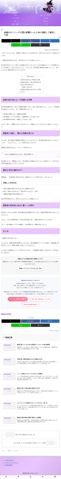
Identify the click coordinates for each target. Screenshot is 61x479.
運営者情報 (9, 465)
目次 (28, 76)
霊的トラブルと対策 (7, 314)
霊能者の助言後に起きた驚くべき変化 (31, 89)
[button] (40, 45)
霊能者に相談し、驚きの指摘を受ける (31, 82)
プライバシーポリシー (12, 462)
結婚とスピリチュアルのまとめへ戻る (30, 268)
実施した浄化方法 (27, 87)
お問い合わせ (10, 460)
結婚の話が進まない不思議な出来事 (30, 79)
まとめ (23, 92)
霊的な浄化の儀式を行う (27, 84)
